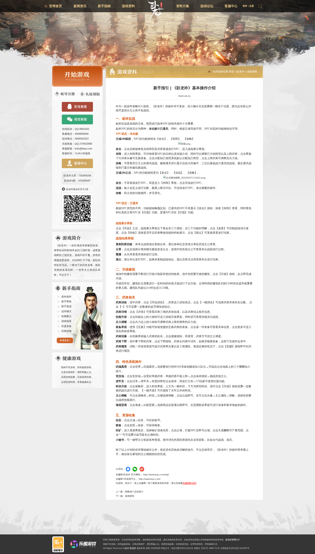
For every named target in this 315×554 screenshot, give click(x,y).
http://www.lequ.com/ (149, 479)
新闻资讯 (80, 6)
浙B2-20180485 (153, 548)
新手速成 (66, 306)
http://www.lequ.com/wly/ (156, 474)
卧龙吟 (240, 71)
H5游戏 (127, 479)
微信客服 (77, 119)
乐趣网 (126, 548)
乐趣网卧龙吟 (189, 483)
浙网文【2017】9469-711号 (207, 548)
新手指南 (104, 6)
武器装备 (66, 326)
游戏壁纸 (129, 496)
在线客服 (77, 106)
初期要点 (66, 316)
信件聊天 (66, 311)
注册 (251, 6)
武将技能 (66, 331)
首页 (231, 71)
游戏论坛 (206, 6)
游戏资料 (128, 6)
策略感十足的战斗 (134, 491)
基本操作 (66, 296)
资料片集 (182, 6)
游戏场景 (66, 321)
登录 (245, 6)
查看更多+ (65, 340)
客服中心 (231, 6)
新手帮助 (66, 301)
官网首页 (55, 6)
